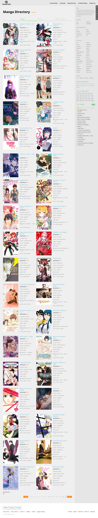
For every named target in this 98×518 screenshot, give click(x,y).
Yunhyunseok (27, 84)
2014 (80, 97)
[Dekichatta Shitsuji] (10, 374)
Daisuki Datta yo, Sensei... (60, 441)
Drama (55, 54)
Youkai (78, 72)
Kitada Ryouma (61, 213)
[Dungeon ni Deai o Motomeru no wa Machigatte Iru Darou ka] (10, 35)
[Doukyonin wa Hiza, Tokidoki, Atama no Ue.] (10, 322)
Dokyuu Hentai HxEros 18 (61, 222)
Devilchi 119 (58, 144)
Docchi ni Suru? (24, 414)
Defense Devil (57, 258)
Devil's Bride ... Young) (26, 336)
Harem (87, 52)
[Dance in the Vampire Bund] (44, 348)
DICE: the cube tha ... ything (26, 76)
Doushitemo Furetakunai (27, 284)
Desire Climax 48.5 (26, 274)
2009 (78, 98)
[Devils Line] (44, 400)
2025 (83, 93)
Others (92, 100)
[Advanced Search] (97, 11)
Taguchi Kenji (60, 317)
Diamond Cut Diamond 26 (61, 326)
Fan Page (18, 507)
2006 (86, 98)
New (78, 23)
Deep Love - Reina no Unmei (26, 389)
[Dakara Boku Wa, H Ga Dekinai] (10, 243)
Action (21, 30)
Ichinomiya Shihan (62, 371)
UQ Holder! (80, 141)
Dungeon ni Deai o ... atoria (59, 102)
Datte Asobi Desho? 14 (60, 482)
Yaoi (26, 367)
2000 (86, 100)
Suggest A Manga (41, 511)
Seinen (78, 31)
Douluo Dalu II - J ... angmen (58, 24)
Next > (69, 496)
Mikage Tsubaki (28, 369)
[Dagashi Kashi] (44, 87)
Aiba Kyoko (27, 421)
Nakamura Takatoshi (62, 188)
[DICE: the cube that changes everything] (10, 87)
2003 (78, 100)
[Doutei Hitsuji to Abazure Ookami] (10, 452)
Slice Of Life (88, 64)
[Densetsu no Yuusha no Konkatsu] (44, 191)
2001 (83, 100)
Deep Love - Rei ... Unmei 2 (28, 406)
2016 (92, 95)
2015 (78, 97)
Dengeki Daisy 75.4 (26, 196)
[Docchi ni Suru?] (10, 426)
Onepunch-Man (81, 113)
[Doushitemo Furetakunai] (10, 295)
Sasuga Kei (60, 57)
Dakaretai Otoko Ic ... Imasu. (59, 155)
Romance (60, 80)
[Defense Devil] (44, 269)
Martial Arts (79, 55)
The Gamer (80, 137)
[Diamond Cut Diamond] (44, 322)
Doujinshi (79, 48)
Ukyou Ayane (27, 265)
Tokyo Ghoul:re (81, 139)
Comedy (55, 80)
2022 (91, 93)
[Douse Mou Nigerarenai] (10, 478)
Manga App (12, 507)
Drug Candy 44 (25, 118)
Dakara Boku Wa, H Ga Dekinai (26, 233)
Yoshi (25, 397)
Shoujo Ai (79, 33)
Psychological (80, 61)
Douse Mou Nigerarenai (27, 467)
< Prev (25, 496)
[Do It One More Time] (10, 139)
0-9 (78, 87)
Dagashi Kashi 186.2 (60, 92)
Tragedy (88, 68)
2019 (83, 95)
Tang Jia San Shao (61, 32)
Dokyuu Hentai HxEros (59, 206)
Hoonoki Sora (60, 423)
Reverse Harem (89, 61)
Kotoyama (59, 83)
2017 (89, 95)
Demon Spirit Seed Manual (25, 50)
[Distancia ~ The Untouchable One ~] (10, 165)
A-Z (4, 19)
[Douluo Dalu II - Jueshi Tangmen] (44, 35)
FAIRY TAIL (86, 511)
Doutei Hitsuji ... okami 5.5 (28, 458)
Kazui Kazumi (27, 473)
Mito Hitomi (27, 449)
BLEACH (75, 511)
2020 (80, 95)
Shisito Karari (60, 473)
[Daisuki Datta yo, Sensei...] (44, 452)
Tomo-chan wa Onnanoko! (84, 130)
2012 (86, 97)
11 (51, 496)
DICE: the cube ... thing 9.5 (28, 93)
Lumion (26, 162)
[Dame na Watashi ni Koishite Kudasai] (10, 217)
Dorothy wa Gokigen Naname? (59, 415)
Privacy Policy (6, 511)
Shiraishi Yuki (60, 447)
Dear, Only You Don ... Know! (59, 285)
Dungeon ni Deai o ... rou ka (27, 24)
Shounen (88, 33)
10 (48, 496)
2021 (78, 95)
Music (87, 57)
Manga (81, 78)
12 (54, 496)
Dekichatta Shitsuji (25, 362)
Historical (79, 53)
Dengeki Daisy (24, 180)
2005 (89, 98)
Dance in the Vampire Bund (59, 337)
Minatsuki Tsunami (29, 319)
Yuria (58, 293)
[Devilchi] (44, 139)
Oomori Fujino (27, 32)
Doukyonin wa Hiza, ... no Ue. (27, 311)
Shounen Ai (79, 35)
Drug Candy (23, 102)
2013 (83, 97)
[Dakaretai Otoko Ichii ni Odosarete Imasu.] (44, 165)
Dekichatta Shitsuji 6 (26, 378)
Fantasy (61, 108)
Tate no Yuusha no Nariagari (84, 119)
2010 (92, 97)
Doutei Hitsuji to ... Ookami (25, 441)
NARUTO (70, 511)
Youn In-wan (60, 265)
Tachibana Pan (27, 240)
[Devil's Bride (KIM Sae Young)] (10, 348)
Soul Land (80, 134)
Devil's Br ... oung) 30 (26, 352)
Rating (40, 19)
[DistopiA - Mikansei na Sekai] (44, 374)
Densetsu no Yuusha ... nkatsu (59, 181)
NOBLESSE (92, 511)
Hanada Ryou (60, 395)
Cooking (88, 46)
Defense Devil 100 (59, 274)
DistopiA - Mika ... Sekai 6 (61, 380)
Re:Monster (80, 145)
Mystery (78, 59)
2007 (83, 98)
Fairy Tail (79, 111)
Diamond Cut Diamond (59, 310)
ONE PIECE (80, 511)
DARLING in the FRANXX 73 (61, 248)
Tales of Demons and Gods (84, 117)
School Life (61, 368)
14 (59, 496)
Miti (25, 135)
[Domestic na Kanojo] (44, 61)
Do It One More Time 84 (27, 144)
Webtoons (88, 70)
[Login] (97, 7)
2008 (80, 98)
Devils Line (56, 388)
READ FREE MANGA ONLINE (6, 3)
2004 (92, 98)
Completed (88, 23)
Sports (78, 66)
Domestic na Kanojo (59, 50)
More (93, 104)
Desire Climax (24, 258)
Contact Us (22, 511)
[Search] (97, 9)
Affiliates (6, 507)
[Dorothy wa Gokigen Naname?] (44, 426)
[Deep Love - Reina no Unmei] (10, 400)
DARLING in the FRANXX (60, 232)
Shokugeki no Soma (82, 110)
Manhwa (86, 78)
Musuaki (59, 135)
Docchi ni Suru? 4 (25, 430)
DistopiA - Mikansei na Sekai (59, 363)
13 (57, 496)
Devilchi (55, 128)
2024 (85, 93)
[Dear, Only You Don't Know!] (44, 295)
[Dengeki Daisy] (10, 191)
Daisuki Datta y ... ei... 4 (61, 456)
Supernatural (89, 66)
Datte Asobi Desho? (58, 467)
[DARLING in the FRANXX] (44, 243)
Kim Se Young (27, 343)
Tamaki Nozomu (61, 345)
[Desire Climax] (10, 269)
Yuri (77, 37)
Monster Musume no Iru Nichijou (85, 143)
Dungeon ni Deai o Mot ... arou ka (85, 135)
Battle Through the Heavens (84, 132)
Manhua (91, 78)
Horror (87, 53)
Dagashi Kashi (57, 76)
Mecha (78, 57)
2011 (89, 97)
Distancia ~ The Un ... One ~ (27, 155)
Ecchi (58, 54)
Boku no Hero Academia (83, 124)
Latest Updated (60, 19)
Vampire (78, 70)
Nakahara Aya (27, 214)
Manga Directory (72, 3)
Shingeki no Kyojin (82, 123)
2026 (80, 93)
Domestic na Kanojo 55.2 (61, 66)
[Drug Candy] (10, 113)
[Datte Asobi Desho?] (44, 478)
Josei (87, 29)
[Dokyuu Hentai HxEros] (44, 217)
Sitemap (33, 511)
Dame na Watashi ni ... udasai (26, 207)
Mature (26, 106)
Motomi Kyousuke (28, 187)
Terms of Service (14, 511)
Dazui (25, 58)
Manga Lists (92, 3)
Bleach (79, 126)
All (77, 22)
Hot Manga (62, 3)
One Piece (80, 115)
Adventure (26, 30)
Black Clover (81, 128)
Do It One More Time (26, 128)
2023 (88, 93)
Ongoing (88, 22)
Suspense (79, 68)
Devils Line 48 (58, 404)
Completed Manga (82, 3)
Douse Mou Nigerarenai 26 (28, 482)
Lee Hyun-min (27, 109)
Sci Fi (78, 64)
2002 (80, 100)
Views (22, 19)
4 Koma (88, 42)
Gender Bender (80, 52)
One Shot (88, 59)
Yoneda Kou (27, 291)
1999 (89, 100)
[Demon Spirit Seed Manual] (10, 61)
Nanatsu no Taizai (82, 121)
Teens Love (88, 72)
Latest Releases (53, 3)
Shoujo (87, 31)
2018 (86, 95)
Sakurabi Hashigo (61, 162)
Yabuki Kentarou (61, 239)
